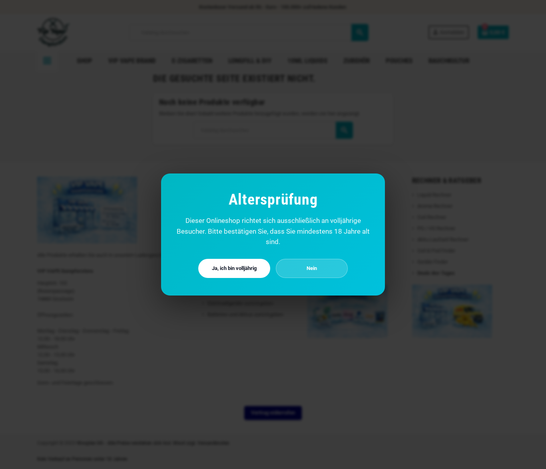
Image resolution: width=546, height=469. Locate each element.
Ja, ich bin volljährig (234, 268)
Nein (312, 268)
